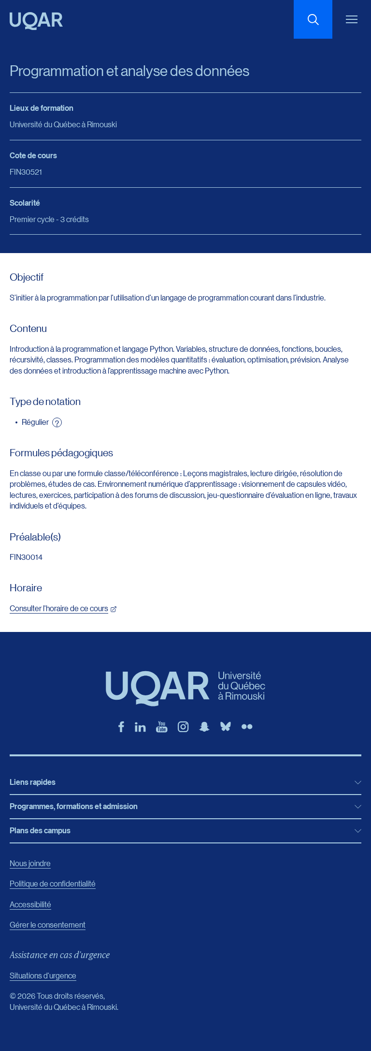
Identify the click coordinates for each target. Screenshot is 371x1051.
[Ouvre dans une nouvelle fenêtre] (121, 727)
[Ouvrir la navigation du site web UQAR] (351, 19)
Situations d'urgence (43, 975)
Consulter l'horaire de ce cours (59, 608)
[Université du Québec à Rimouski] (36, 21)
